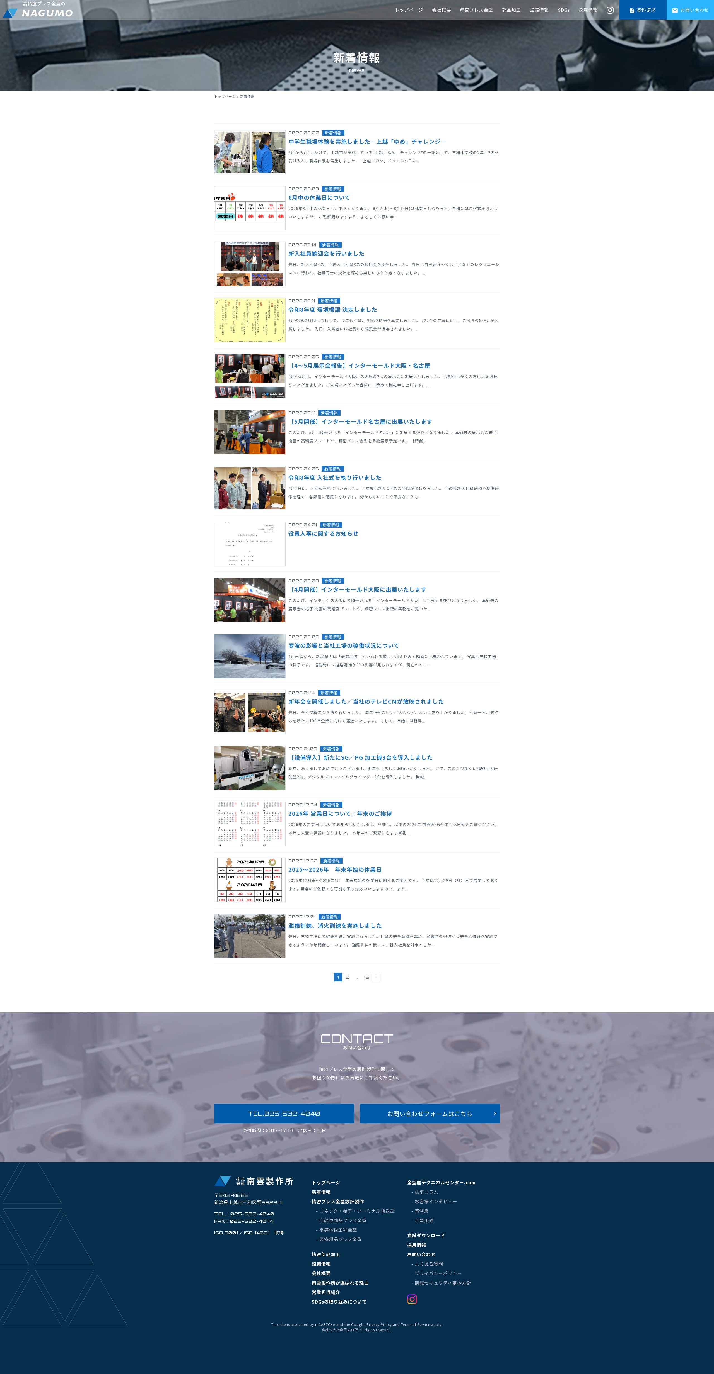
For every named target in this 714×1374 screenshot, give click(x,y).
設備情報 (539, 9)
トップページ (409, 9)
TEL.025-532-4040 (284, 1113)
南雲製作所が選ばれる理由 (340, 1282)
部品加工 (511, 9)
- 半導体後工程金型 (336, 1229)
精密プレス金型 (476, 9)
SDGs (564, 9)
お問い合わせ (694, 9)
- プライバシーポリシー (436, 1273)
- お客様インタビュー (434, 1201)
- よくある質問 (427, 1263)
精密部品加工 (326, 1254)
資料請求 (645, 9)
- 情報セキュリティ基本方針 (441, 1282)
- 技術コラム (424, 1191)
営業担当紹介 (326, 1292)
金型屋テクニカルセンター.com (441, 1182)
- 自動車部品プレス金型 (341, 1220)
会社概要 (441, 9)
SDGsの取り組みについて (339, 1301)
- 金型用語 (422, 1220)
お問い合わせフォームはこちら (430, 1113)
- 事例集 (420, 1210)
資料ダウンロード (426, 1235)
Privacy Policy (378, 1324)
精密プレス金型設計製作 (338, 1201)
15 (367, 977)
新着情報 (321, 1191)
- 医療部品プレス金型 (339, 1239)
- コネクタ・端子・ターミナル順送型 (355, 1210)
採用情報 (588, 9)
